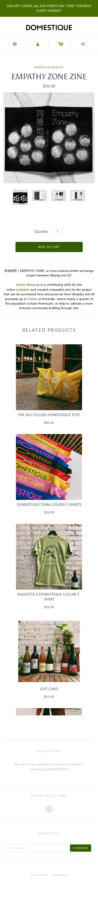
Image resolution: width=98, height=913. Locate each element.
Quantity (41, 231)
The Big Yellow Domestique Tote (49, 415)
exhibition (23, 289)
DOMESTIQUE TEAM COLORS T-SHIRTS (49, 504)
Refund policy (60, 874)
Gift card (49, 689)
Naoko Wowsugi (48, 67)
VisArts (33, 299)
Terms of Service (39, 874)
